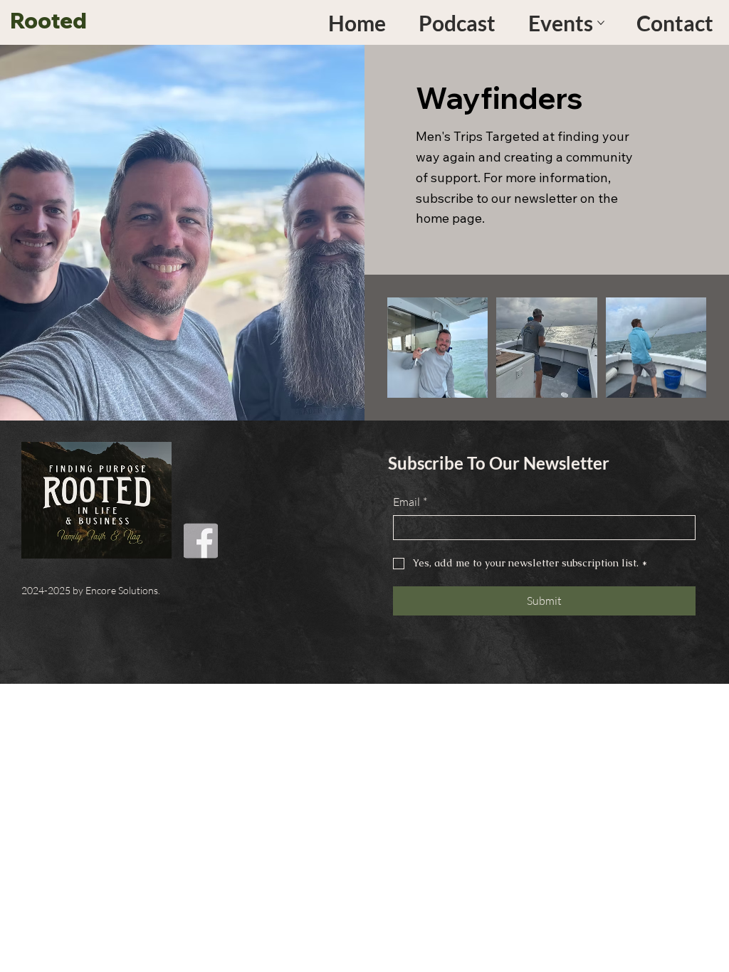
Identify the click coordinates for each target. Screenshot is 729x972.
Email (410, 502)
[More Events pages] (600, 22)
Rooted (48, 20)
